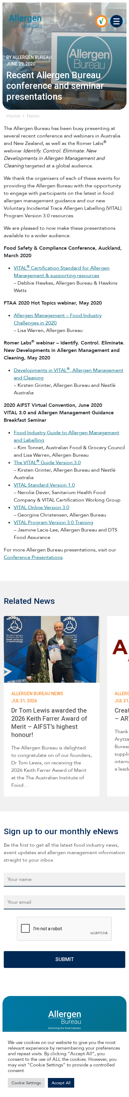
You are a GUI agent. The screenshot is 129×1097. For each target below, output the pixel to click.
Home (13, 116)
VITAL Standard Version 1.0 (44, 485)
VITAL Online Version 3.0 (41, 507)
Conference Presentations (33, 557)
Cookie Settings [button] (26, 1082)
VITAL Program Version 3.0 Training (53, 522)
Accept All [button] (61, 1082)
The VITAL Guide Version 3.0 (47, 462)
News (33, 116)
